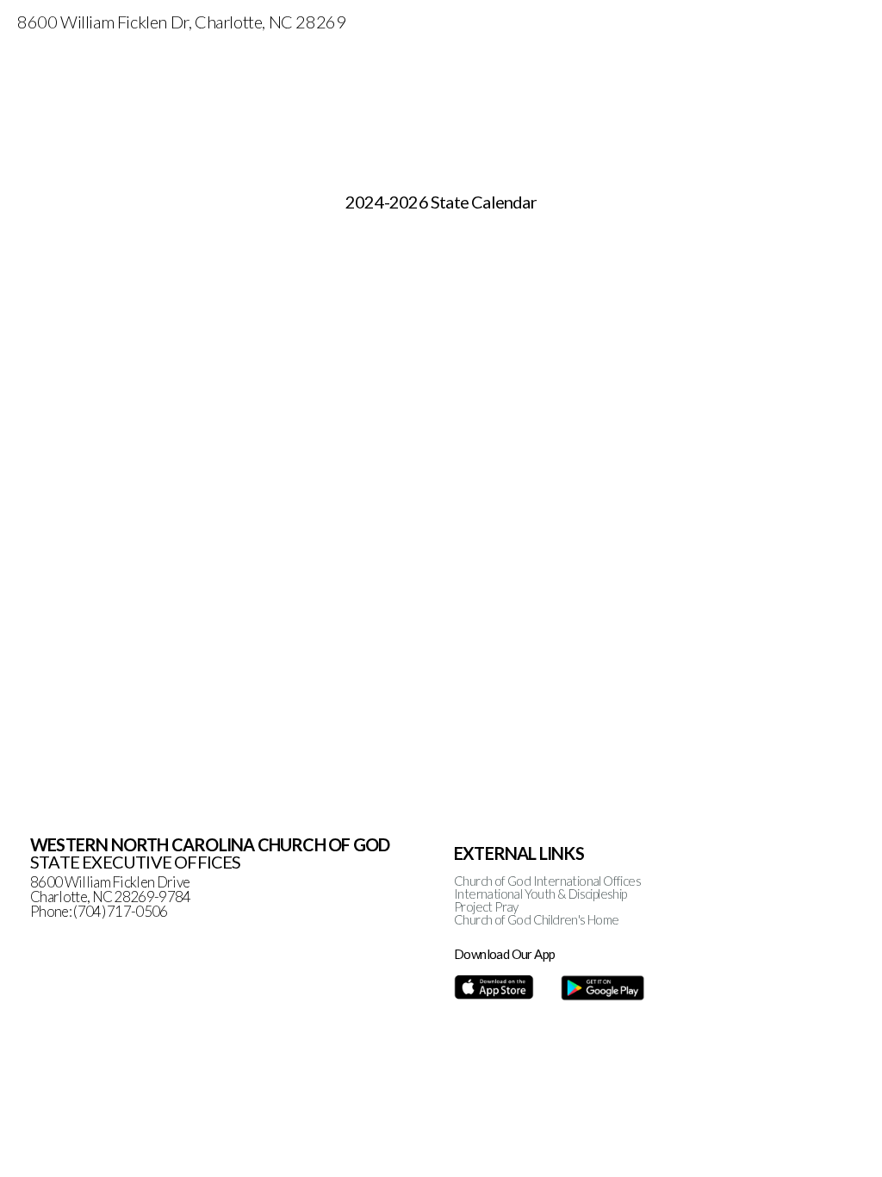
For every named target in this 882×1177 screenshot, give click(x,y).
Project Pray (486, 906)
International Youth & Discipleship (540, 893)
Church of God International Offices (547, 880)
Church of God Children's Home (536, 919)
